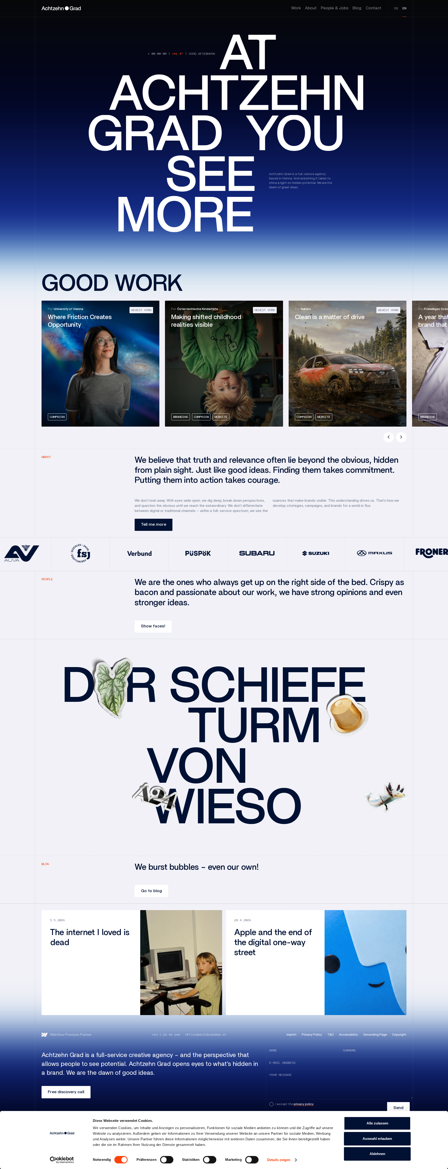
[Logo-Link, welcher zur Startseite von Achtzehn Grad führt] (61, 8)
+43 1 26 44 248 (166, 1035)
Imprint (292, 1034)
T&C (330, 1034)
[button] (388, 437)
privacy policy (304, 1104)
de (396, 8)
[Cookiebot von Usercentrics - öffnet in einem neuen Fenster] (62, 1159)
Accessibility (348, 1034)
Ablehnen (377, 1154)
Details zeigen (278, 1160)
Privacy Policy (312, 1034)
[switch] (166, 1159)
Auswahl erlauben (377, 1139)
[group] (100, 364)
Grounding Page (375, 1034)
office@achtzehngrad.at (205, 1035)
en (404, 8)
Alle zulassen (377, 1123)
